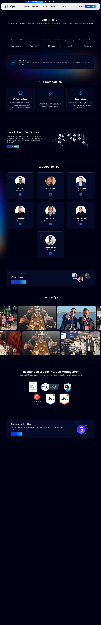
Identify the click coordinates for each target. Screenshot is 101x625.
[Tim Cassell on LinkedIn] (20, 224)
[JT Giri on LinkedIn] (20, 194)
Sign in (80, 6)
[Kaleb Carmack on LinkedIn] (80, 224)
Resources (35, 6)
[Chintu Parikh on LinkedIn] (50, 253)
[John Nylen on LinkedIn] (50, 224)
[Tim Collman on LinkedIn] (80, 194)
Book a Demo (90, 6)
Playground (63, 6)
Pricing (45, 6)
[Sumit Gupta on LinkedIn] (50, 194)
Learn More (70, 1)
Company (52, 6)
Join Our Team (12, 146)
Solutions (25, 6)
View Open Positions (18, 282)
